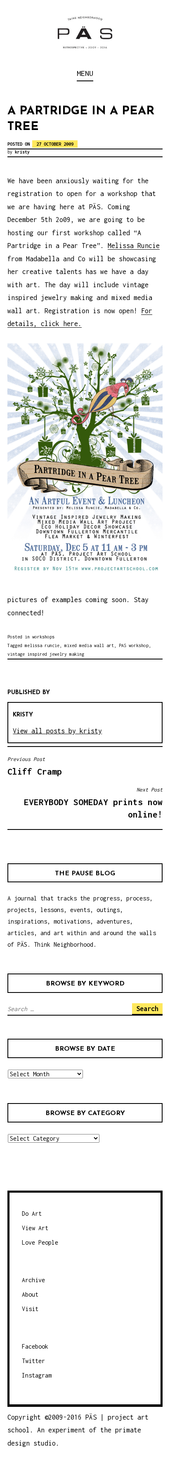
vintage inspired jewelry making (45, 654)
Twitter (33, 1360)
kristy (22, 151)
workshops (43, 636)
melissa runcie (42, 645)
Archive (33, 1279)
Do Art (32, 1213)
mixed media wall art (89, 645)
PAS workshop (134, 645)
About (30, 1294)
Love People (40, 1242)
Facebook (35, 1346)
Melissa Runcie (134, 245)
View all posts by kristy (57, 731)
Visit (30, 1308)
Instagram (37, 1375)
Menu (85, 73)
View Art (35, 1227)
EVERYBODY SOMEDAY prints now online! (93, 803)
